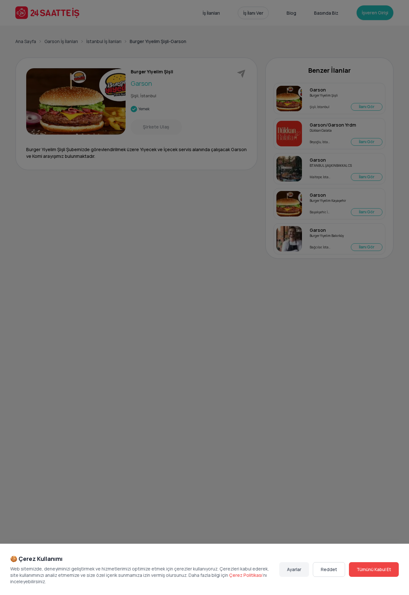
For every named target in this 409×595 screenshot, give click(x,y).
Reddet (329, 569)
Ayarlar (294, 569)
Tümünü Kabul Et (374, 569)
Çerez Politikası (245, 575)
